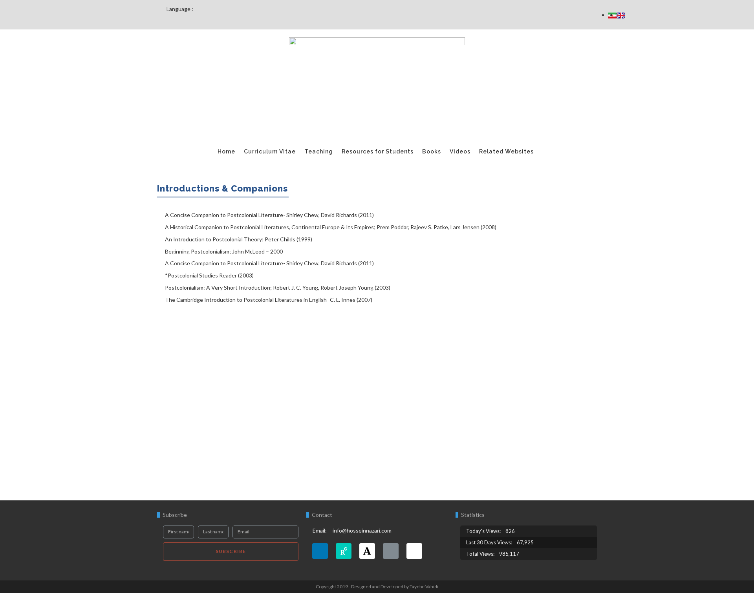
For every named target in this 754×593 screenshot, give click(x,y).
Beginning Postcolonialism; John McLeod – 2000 (224, 251)
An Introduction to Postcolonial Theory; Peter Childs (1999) (238, 239)
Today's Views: (484, 531)
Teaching (318, 151)
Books (431, 151)
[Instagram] (414, 551)
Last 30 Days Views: (489, 542)
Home (226, 151)
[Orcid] (391, 551)
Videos (460, 151)
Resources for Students (378, 151)
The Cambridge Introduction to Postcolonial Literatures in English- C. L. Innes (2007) (268, 299)
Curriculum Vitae (270, 151)
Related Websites (506, 151)
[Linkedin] (320, 551)
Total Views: (481, 554)
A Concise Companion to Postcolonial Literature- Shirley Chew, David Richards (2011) (269, 215)
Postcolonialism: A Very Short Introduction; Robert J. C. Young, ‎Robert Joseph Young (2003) (277, 287)
